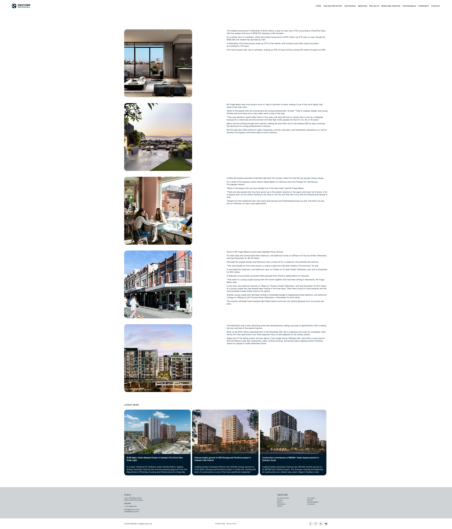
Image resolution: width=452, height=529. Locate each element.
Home (318, 6)
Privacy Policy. (220, 524)
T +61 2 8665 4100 (130, 506)
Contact (435, 6)
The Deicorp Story (332, 6)
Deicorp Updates (312, 502)
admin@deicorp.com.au (132, 510)
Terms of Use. (231, 524)
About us (280, 502)
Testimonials (409, 6)
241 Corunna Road (255, 297)
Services (362, 6)
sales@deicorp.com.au (131, 512)
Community (423, 6)
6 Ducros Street (309, 255)
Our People (350, 6)
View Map (127, 503)
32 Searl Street (289, 269)
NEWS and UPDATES (390, 6)
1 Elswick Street (277, 286)
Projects (374, 6)
